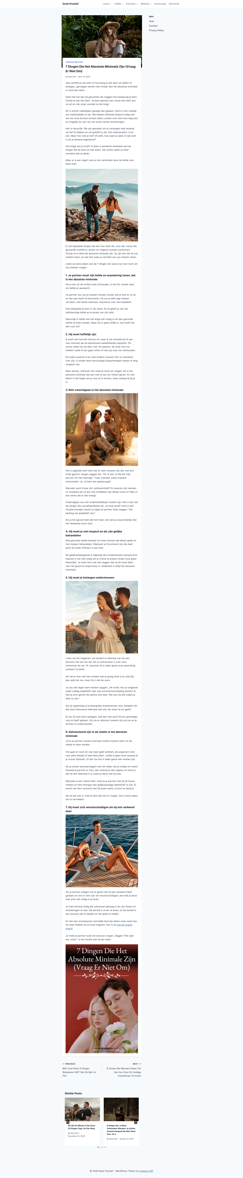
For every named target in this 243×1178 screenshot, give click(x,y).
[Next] (135, 1121)
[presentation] (82, 1109)
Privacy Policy (156, 30)
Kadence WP (146, 1171)
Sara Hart (72, 77)
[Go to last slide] (67, 1121)
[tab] (98, 1147)
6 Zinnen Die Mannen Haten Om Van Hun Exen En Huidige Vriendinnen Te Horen (124, 1070)
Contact (153, 25)
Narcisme (174, 3)
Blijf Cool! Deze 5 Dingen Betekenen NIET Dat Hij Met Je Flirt (79, 1070)
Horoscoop (160, 3)
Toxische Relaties (74, 62)
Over (151, 21)
